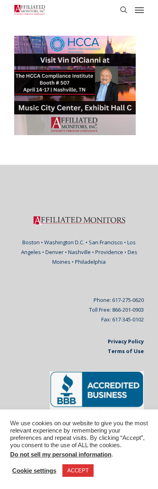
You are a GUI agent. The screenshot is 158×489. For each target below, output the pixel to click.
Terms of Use (126, 351)
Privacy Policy (126, 341)
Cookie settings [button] (34, 470)
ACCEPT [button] (78, 470)
